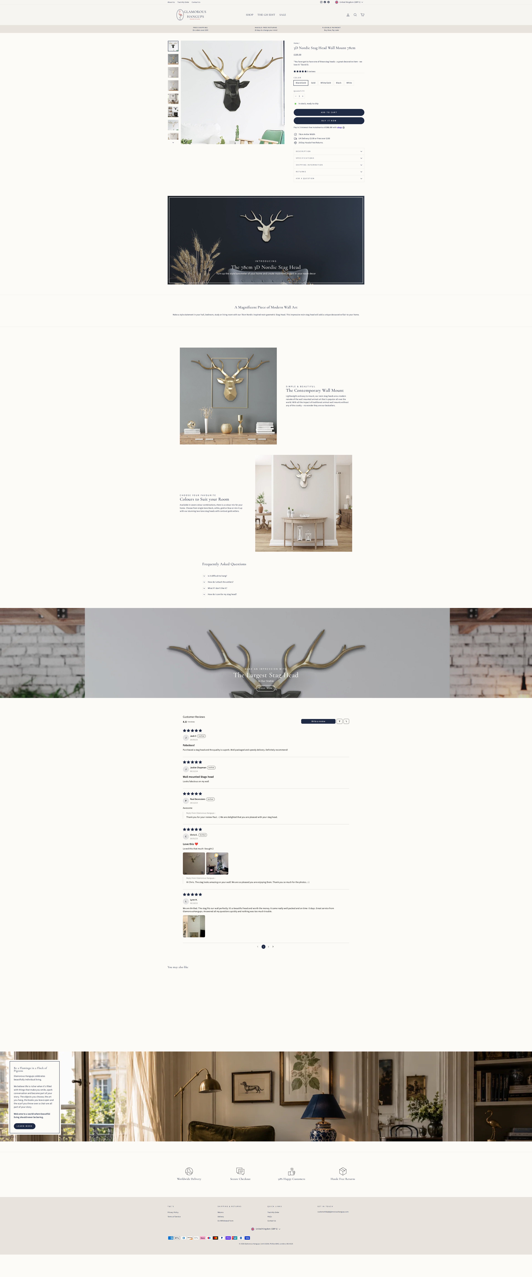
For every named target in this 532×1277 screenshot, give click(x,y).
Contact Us (196, 2)
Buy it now (329, 120)
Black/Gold (301, 82)
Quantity (299, 91)
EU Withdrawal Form (226, 1221)
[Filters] (339, 721)
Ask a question (305, 178)
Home (296, 43)
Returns (301, 172)
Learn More (25, 1126)
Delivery (221, 1216)
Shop (249, 14)
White (349, 82)
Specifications (305, 158)
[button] (300, 71)
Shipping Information (309, 165)
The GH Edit (266, 14)
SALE (282, 14)
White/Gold (326, 82)
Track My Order (183, 2)
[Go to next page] (274, 947)
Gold (313, 82)
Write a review (318, 721)
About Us (171, 2)
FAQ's (270, 1216)
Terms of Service (174, 1216)
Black (338, 82)
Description (303, 151)
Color (297, 78)
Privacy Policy (173, 1212)
